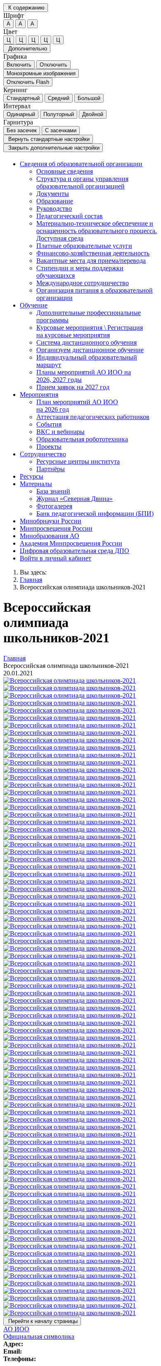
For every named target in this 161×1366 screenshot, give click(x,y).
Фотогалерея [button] (54, 506)
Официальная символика (38, 1336)
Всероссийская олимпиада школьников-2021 (83, 587)
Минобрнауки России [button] (50, 520)
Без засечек (22, 130)
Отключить (53, 65)
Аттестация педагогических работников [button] (92, 416)
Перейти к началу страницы (42, 1321)
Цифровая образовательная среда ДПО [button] (74, 550)
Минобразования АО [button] (49, 535)
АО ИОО (16, 1329)
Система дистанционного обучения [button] (86, 342)
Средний (58, 98)
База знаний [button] (53, 491)
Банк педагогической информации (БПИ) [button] (95, 513)
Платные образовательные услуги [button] (84, 245)
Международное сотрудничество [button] (82, 282)
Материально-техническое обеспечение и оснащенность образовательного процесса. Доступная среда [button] (96, 231)
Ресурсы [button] (31, 476)
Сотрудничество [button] (43, 454)
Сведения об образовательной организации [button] (81, 163)
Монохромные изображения (41, 73)
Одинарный (21, 114)
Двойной (92, 114)
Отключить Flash (28, 82)
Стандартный (23, 98)
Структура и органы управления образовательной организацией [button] (82, 182)
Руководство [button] (54, 208)
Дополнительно (27, 48)
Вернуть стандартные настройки (48, 139)
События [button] (49, 424)
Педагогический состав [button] (69, 215)
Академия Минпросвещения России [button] (71, 543)
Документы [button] (52, 193)
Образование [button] (54, 201)
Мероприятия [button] (39, 394)
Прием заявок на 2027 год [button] (72, 387)
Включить (19, 65)
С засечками (60, 130)
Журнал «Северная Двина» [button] (74, 498)
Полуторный (58, 114)
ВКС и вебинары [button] (60, 431)
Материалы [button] (36, 483)
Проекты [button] (49, 446)
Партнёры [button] (50, 468)
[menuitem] (89, 231)
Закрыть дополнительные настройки (53, 148)
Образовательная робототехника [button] (82, 439)
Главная (31, 579)
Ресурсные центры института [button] (78, 461)
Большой (89, 98)
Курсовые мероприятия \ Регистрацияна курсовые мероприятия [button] (89, 331)
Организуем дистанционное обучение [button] (90, 349)
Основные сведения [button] (64, 171)
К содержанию (26, 8)
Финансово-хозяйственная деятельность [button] (92, 253)
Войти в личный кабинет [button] (55, 558)
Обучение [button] (33, 305)
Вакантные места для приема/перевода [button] (91, 260)
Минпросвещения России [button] (56, 528)
